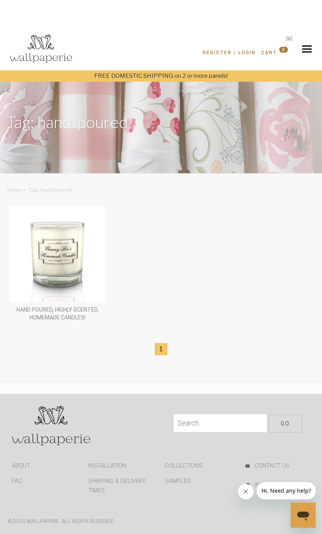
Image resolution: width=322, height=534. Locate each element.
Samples (178, 480)
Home (14, 190)
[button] (307, 49)
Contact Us (272, 465)
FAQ (17, 480)
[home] (41, 50)
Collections (184, 465)
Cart (273, 51)
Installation (107, 465)
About (21, 465)
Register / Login (229, 52)
